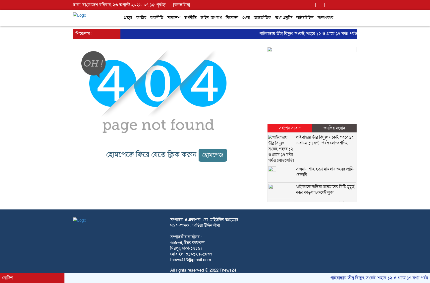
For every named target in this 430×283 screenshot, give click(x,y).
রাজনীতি (156, 18)
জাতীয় (141, 18)
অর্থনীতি (190, 18)
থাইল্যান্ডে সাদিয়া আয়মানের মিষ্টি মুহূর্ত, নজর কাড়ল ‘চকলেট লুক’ (325, 189)
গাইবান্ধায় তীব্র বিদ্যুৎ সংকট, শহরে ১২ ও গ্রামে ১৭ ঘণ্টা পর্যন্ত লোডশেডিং (314, 34)
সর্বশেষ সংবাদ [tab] (290, 128)
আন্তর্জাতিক (262, 18)
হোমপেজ (212, 155)
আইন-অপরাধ (211, 18)
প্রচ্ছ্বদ (128, 18)
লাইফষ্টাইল (305, 18)
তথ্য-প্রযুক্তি (283, 18)
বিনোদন (232, 18)
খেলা (246, 18)
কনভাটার (181, 5)
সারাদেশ (173, 18)
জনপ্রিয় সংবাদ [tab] (334, 128)
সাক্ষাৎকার (325, 18)
